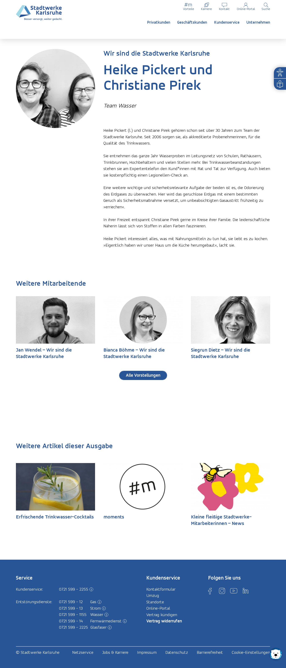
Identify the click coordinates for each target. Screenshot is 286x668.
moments (113, 517)
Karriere (206, 9)
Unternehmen (258, 22)
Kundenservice (227, 22)
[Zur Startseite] (39, 13)
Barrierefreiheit (210, 652)
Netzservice (82, 652)
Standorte (155, 601)
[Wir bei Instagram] (222, 591)
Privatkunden (158, 22)
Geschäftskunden (192, 22)
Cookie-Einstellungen (251, 652)
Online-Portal (246, 9)
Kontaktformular (160, 589)
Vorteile (188, 9)
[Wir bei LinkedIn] (245, 591)
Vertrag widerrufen (164, 620)
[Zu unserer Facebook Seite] (210, 591)
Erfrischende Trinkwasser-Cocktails (55, 517)
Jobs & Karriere (115, 652)
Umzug (152, 595)
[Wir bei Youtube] (233, 591)
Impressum (147, 652)
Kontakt (224, 9)
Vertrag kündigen (161, 614)
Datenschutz (176, 652)
